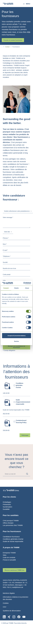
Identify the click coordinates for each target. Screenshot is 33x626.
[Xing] (9, 616)
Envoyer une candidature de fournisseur (16, 346)
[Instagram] (13, 616)
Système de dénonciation (12, 611)
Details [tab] (16, 288)
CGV (4, 607)
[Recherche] (27, 474)
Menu (28, 4)
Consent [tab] (6, 288)
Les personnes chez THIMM (13, 525)
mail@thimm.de (17, 587)
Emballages (7, 502)
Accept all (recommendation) (17, 335)
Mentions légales (9, 593)
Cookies (6, 603)
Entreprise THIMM (9, 553)
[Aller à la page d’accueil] (8, 4)
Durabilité (6, 509)
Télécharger (24, 435)
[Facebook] (18, 616)
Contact (7, 46)
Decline (16, 341)
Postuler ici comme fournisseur (13, 40)
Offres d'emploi (8, 523)
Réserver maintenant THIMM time (14, 570)
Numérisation (7, 507)
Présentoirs (7, 504)
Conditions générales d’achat (13, 539)
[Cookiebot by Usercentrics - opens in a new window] (23, 283)
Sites (4, 555)
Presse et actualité (9, 560)
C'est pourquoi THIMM (11, 520)
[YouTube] (23, 616)
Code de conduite (9, 557)
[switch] (28, 316)
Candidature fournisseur (11, 537)
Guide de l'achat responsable (13, 541)
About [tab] (27, 288)
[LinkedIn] (4, 616)
